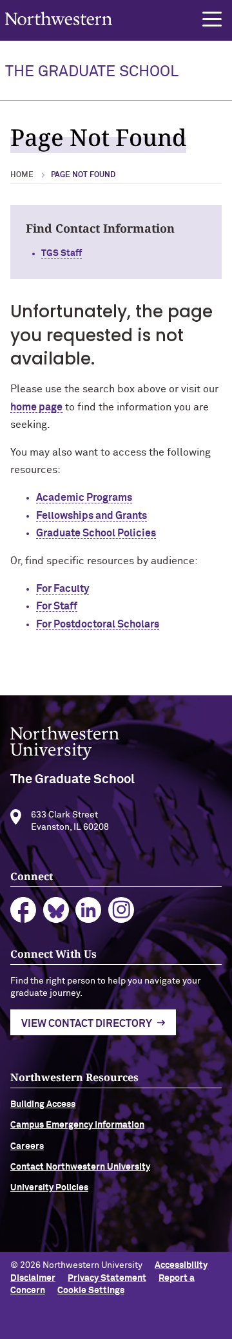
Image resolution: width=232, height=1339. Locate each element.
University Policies (49, 1187)
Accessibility (181, 1265)
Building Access (42, 1104)
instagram (121, 910)
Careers (27, 1146)
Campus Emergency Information (77, 1125)
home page (36, 407)
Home (22, 175)
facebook (23, 910)
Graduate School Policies (96, 533)
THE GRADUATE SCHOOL (92, 71)
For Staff (56, 606)
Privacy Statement (107, 1278)
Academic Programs (84, 497)
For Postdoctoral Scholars (97, 624)
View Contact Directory (86, 1023)
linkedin (88, 910)
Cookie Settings (90, 1290)
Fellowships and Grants (91, 516)
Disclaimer (32, 1278)
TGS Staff (61, 253)
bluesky (56, 910)
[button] (212, 19)
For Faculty (62, 589)
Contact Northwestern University (80, 1167)
